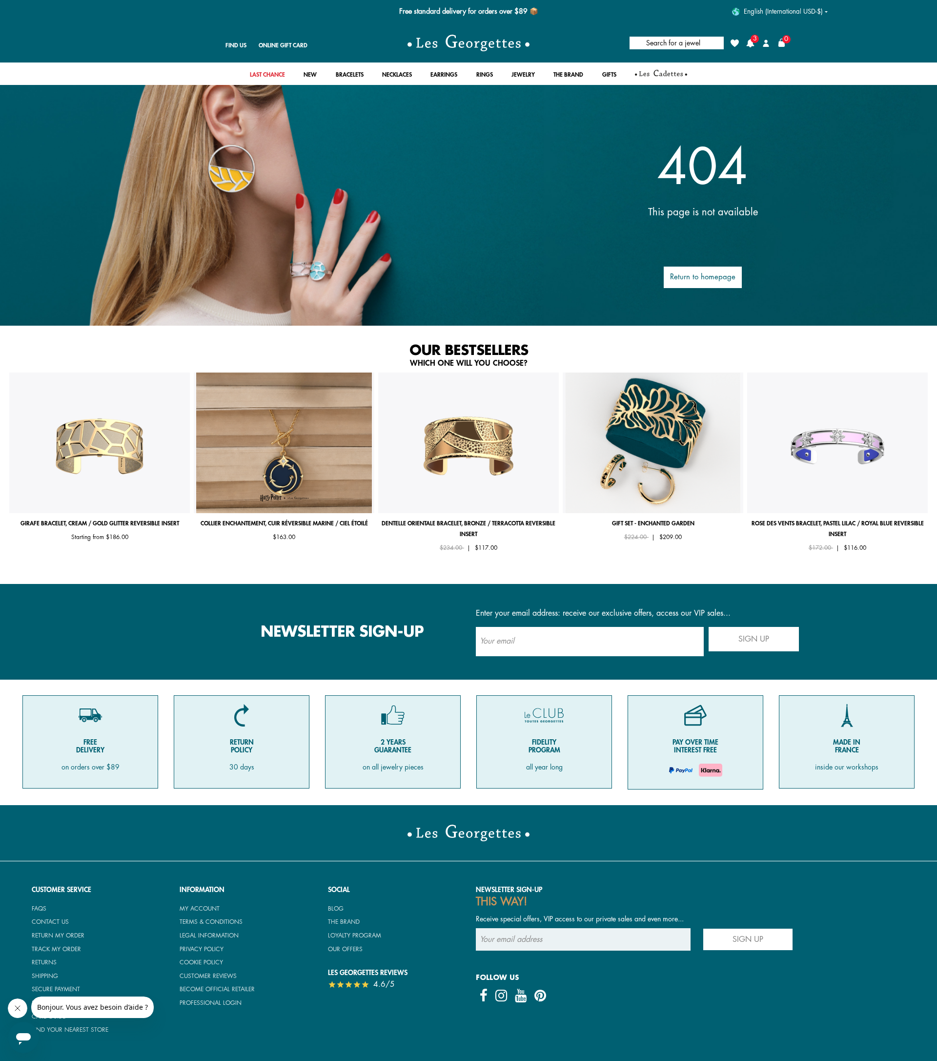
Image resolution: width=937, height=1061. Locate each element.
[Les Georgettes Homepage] (468, 43)
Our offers (345, 949)
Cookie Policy (201, 962)
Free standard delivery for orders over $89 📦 (468, 11)
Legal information (209, 935)
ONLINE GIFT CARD (283, 45)
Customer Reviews (208, 976)
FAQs (39, 909)
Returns (44, 962)
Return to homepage (702, 277)
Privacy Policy (202, 949)
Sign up (753, 639)
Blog (336, 909)
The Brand (344, 922)
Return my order (58, 935)
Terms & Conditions (211, 922)
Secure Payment (56, 989)
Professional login (211, 1003)
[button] (310, 77)
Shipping (45, 976)
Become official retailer (217, 989)
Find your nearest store (70, 1030)
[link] (267, 77)
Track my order (56, 949)
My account (200, 909)
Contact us (50, 922)
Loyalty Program (354, 935)
